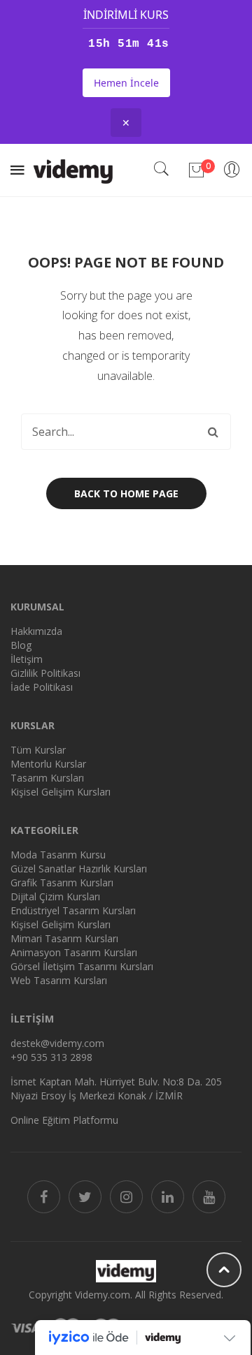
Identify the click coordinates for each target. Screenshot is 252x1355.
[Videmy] (73, 168)
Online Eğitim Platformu (64, 1120)
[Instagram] (126, 1196)
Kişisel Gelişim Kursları (60, 791)
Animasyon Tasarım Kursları (73, 952)
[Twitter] (85, 1196)
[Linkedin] (167, 1196)
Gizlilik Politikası (45, 673)
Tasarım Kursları (47, 777)
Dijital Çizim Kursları (55, 896)
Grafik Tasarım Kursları (61, 882)
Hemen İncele (126, 82)
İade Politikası (41, 687)
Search (212, 431)
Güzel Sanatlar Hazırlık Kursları (78, 868)
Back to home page (126, 493)
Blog (20, 645)
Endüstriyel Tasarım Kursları (73, 910)
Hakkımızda (36, 631)
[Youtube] (208, 1196)
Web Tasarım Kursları (58, 980)
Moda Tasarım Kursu (58, 854)
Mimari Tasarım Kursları (64, 938)
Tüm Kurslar (38, 749)
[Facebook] (43, 1196)
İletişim (26, 659)
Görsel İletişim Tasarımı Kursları (81, 966)
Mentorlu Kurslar (48, 763)
